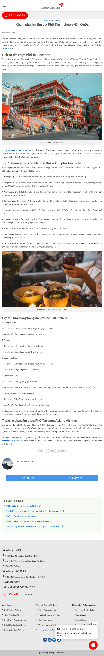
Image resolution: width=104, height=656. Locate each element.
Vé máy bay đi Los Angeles (85, 625)
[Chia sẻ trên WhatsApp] (40, 451)
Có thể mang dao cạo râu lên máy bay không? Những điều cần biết (34, 526)
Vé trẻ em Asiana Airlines (48, 625)
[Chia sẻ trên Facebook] (45, 451)
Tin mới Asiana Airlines (52, 20)
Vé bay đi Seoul (80, 615)
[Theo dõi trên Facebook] (45, 640)
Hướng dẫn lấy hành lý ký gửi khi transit (23, 506)
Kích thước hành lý (45, 620)
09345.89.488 (28, 587)
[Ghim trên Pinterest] (59, 451)
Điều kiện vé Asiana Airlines (15, 625)
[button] (5, 6)
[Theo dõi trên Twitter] (54, 640)
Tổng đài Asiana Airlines (13, 615)
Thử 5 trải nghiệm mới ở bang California (75, 478)
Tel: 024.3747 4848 (11, 566)
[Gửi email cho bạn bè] (54, 451)
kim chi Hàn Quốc (90, 243)
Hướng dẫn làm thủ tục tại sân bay (21, 516)
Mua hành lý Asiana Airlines (49, 615)
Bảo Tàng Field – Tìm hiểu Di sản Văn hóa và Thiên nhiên (29, 478)
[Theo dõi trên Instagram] (50, 640)
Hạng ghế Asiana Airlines (14, 630)
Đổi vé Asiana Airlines (47, 610)
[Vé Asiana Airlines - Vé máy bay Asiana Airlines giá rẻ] (52, 5)
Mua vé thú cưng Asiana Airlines (51, 630)
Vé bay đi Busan (81, 620)
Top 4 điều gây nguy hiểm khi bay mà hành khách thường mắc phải (35, 511)
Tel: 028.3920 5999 (11, 582)
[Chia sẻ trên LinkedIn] (63, 451)
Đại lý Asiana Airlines (12, 610)
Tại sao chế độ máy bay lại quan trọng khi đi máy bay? (29, 521)
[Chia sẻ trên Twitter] (50, 451)
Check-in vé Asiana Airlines (15, 620)
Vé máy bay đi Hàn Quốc (84, 610)
